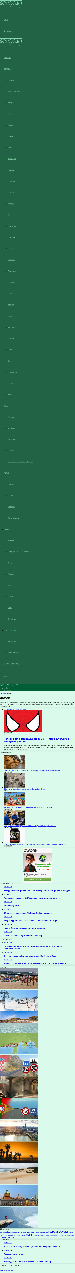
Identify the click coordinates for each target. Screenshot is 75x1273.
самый (3, 1237)
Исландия (11, 237)
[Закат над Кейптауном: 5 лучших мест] (19, 1162)
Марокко (11, 495)
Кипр (9, 361)
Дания (10, 147)
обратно (22, 1235)
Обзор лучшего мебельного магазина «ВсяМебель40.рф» (25, 789)
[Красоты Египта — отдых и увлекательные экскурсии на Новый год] (14, 806)
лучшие (3, 1235)
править (57, 1235)
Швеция (11, 305)
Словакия (11, 293)
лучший (10, 1235)
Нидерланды (12, 372)
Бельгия (11, 80)
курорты (63, 1231)
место (16, 1235)
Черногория (12, 226)
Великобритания (14, 91)
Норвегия (11, 192)
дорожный (14, 1232)
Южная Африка (13, 518)
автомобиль (3, 1232)
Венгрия (11, 125)
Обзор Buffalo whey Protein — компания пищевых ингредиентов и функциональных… (35, 844)
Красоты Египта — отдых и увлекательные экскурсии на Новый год (28, 807)
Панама (11, 574)
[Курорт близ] (19, 1010)
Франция (11, 204)
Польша (11, 282)
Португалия (12, 271)
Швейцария (12, 327)
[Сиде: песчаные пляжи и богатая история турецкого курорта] (19, 1054)
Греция (10, 136)
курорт (54, 1231)
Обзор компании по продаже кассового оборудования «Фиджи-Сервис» (30, 826)
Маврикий (11, 507)
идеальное (38, 1232)
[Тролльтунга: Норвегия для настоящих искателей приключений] (19, 1227)
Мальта (10, 248)
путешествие (63, 1235)
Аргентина (11, 540)
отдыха (36, 1235)
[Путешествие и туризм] (11, 7)
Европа (7, 69)
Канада (10, 563)
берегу (9, 1232)
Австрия (11, 103)
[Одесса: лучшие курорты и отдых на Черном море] (19, 989)
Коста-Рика (12, 619)
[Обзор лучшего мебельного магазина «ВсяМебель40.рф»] (14, 787)
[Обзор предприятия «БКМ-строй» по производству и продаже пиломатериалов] (14, 769)
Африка (7, 473)
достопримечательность (26, 1232)
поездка (52, 1235)
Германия (11, 114)
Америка (8, 529)
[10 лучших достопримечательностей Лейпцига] (19, 1205)
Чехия (10, 316)
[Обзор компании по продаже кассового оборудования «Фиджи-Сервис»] (14, 824)
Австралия (12, 641)
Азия (6, 406)
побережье (46, 1235)
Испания (11, 338)
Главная (3, 693)
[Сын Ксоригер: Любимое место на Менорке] (19, 1032)
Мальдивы (11, 439)
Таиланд (11, 450)
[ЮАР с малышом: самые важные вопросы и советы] (19, 1184)
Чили (10, 608)
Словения (11, 181)
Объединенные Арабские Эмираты (20, 462)
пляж (41, 1235)
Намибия (11, 484)
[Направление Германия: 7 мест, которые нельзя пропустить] (19, 1140)
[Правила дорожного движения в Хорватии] (19, 1075)
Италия (10, 383)
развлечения (70, 1235)
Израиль (11, 417)
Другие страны (10, 630)
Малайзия (11, 428)
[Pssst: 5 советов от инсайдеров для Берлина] (19, 1097)
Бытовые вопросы (12, 664)
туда (13, 1237)
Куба (9, 585)
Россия (10, 394)
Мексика (11, 596)
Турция (10, 349)
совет (8, 1237)
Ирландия (11, 170)
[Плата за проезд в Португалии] (19, 1119)
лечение (70, 1232)
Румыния (11, 260)
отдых (29, 1234)
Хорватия (11, 215)
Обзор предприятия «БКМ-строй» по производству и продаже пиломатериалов (32, 770)
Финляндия (12, 159)
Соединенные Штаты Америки (19, 552)
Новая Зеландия (14, 653)
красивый (45, 1232)
